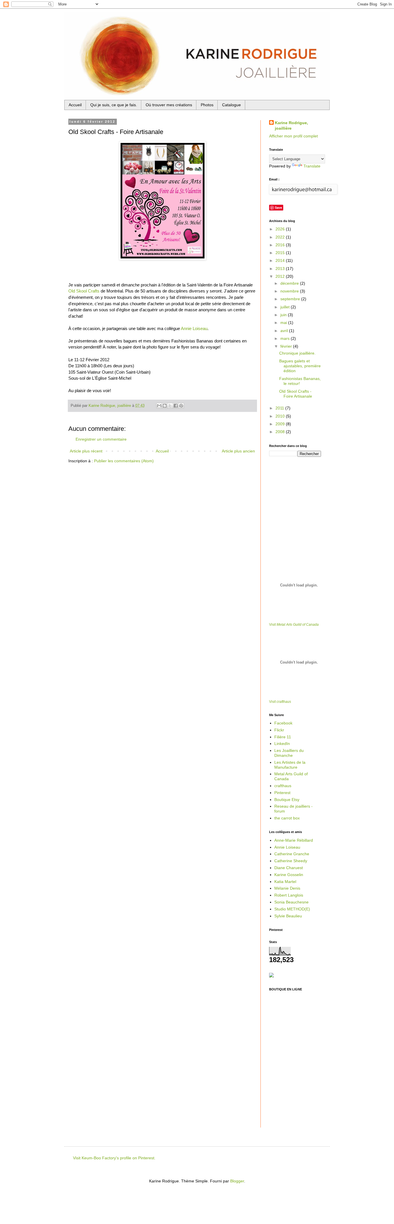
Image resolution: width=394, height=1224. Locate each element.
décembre (290, 283)
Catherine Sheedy (290, 860)
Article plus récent (86, 451)
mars (285, 338)
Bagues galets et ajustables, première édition (300, 366)
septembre (290, 299)
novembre (290, 291)
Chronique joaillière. (297, 353)
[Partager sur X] (170, 406)
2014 (280, 260)
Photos (207, 105)
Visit (294, 624)
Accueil (75, 105)
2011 (280, 408)
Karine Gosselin (288, 874)
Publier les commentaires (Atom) (124, 461)
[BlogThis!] (165, 406)
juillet (285, 307)
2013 (280, 268)
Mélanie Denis (287, 888)
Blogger (237, 1181)
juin (284, 314)
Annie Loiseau (194, 328)
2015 (280, 252)
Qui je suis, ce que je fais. (113, 105)
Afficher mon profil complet (293, 136)
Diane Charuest (288, 867)
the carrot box (287, 818)
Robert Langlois (288, 895)
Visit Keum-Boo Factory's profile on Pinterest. (114, 1158)
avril (284, 330)
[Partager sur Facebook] (176, 406)
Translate (311, 166)
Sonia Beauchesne (291, 902)
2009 (280, 424)
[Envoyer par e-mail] (159, 406)
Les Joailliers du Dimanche (289, 753)
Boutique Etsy (286, 799)
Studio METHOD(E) (292, 909)
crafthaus (282, 785)
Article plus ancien (238, 451)
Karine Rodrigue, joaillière (291, 125)
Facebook (283, 723)
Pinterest (282, 792)
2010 (280, 416)
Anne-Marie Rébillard (293, 840)
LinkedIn (282, 743)
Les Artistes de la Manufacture (289, 765)
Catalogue (231, 105)
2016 (280, 245)
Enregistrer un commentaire (101, 439)
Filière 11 (282, 737)
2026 (280, 229)
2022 (280, 237)
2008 (280, 431)
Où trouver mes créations (169, 105)
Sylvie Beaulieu (288, 916)
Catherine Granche (291, 854)
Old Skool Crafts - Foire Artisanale (295, 393)
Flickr (279, 730)
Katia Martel (285, 881)
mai (284, 322)
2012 (280, 276)
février (286, 346)
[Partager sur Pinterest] (181, 406)
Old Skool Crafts (84, 290)
